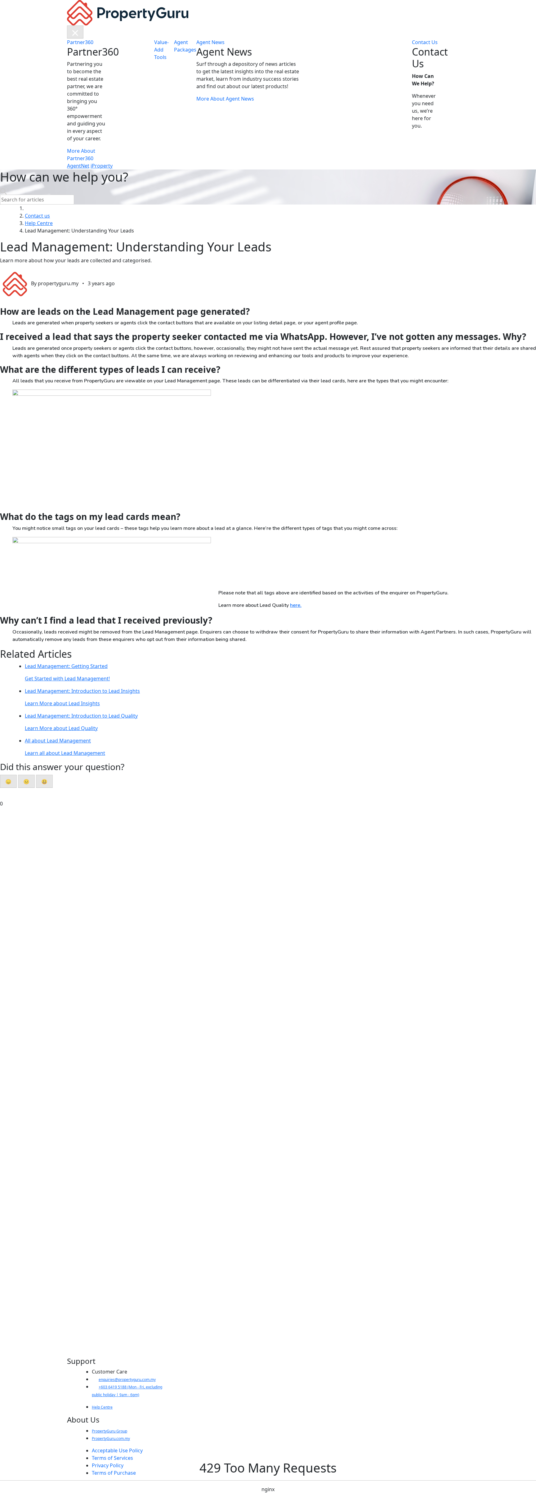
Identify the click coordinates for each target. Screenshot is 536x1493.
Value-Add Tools (161, 50)
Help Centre (102, 1407)
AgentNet (78, 165)
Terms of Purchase (114, 1472)
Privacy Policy (107, 1465)
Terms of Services (112, 1458)
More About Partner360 (81, 154)
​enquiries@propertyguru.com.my (127, 1379)
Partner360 (80, 42)
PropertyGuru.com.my (111, 1438)
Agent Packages (185, 46)
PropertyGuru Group (109, 1431)
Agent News (210, 42)
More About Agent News (225, 98)
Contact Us (425, 42)
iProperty (102, 165)
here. (296, 605)
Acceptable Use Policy (117, 1450)
